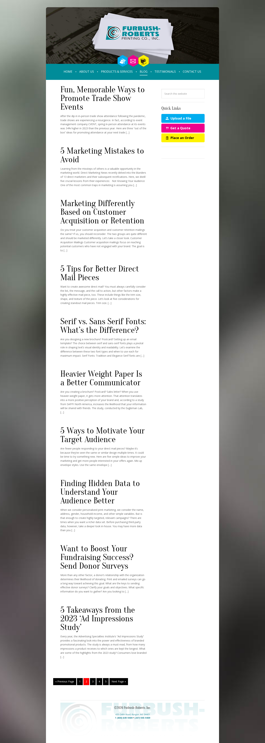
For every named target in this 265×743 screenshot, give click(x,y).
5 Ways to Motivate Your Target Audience (102, 435)
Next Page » (119, 681)
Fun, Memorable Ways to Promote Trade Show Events (102, 98)
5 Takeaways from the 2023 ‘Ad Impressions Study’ (97, 618)
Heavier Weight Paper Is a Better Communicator (101, 378)
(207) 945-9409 (142, 717)
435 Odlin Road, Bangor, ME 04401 (132, 714)
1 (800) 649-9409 (123, 717)
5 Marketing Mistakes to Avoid (102, 155)
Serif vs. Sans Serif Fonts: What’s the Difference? (103, 325)
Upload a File (180, 118)
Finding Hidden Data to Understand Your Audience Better (100, 492)
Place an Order (181, 138)
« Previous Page (64, 681)
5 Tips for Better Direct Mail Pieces (99, 273)
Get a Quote (179, 128)
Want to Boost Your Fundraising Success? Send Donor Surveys (96, 557)
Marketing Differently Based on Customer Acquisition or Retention (102, 212)
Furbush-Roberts (132, 41)
